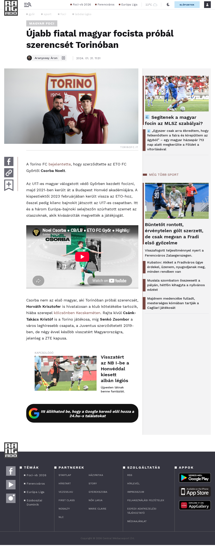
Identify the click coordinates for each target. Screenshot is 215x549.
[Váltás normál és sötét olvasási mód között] (168, 4)
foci (63, 14)
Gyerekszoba (98, 491)
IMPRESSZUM (135, 491)
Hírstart (65, 483)
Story (93, 483)
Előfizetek (187, 5)
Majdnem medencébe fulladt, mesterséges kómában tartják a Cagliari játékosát (173, 303)
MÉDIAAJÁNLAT (137, 521)
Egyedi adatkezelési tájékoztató (141, 510)
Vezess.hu (66, 491)
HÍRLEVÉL (133, 483)
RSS (129, 475)
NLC (61, 517)
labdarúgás (83, 14)
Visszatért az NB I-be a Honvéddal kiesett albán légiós (115, 368)
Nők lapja (95, 500)
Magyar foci (41, 23)
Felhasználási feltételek (145, 500)
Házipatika (96, 475)
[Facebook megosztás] (8, 161)
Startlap (65, 475)
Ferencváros (106, 4)
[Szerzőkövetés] (63, 58)
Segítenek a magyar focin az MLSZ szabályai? (174, 120)
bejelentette (60, 164)
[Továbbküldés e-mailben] (8, 172)
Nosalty (64, 508)
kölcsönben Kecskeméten (77, 313)
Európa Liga (129, 4)
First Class (67, 500)
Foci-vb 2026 (82, 4)
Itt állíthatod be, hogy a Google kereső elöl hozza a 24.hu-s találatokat (87, 413)
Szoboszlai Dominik (34, 502)
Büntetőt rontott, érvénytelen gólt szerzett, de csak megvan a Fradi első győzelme (174, 233)
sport (48, 14)
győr (32, 14)
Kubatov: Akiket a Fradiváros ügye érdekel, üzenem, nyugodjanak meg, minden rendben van (176, 267)
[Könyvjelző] (8, 185)
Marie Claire (97, 508)
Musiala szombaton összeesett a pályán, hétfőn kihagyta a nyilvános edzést (176, 285)
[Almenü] (27, 4)
